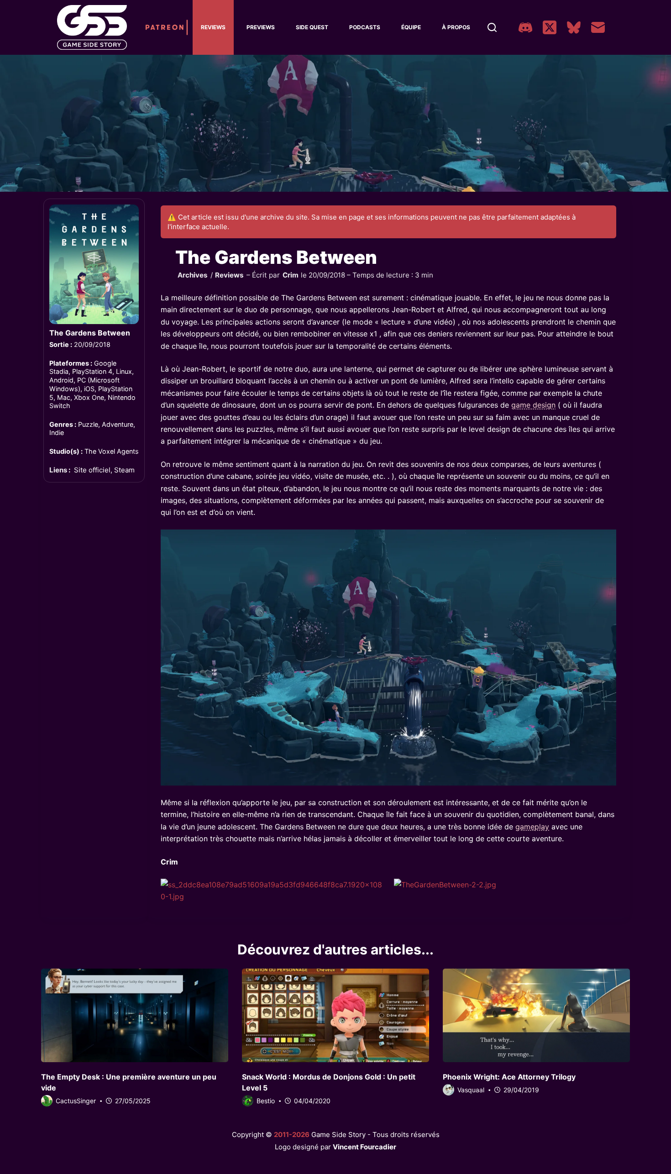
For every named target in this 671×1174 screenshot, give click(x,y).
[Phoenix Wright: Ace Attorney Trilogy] (536, 1015)
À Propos (456, 27)
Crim (291, 275)
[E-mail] (598, 27)
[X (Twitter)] (549, 27)
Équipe (411, 27)
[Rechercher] (492, 27)
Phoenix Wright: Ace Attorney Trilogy (509, 1076)
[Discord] (525, 27)
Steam (124, 470)
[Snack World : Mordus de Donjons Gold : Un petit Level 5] (335, 1015)
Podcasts (364, 27)
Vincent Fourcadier (364, 1147)
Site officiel (92, 470)
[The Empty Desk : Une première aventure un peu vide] (134, 1015)
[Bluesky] (574, 27)
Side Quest (312, 27)
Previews (260, 27)
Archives (193, 275)
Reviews (213, 27)
